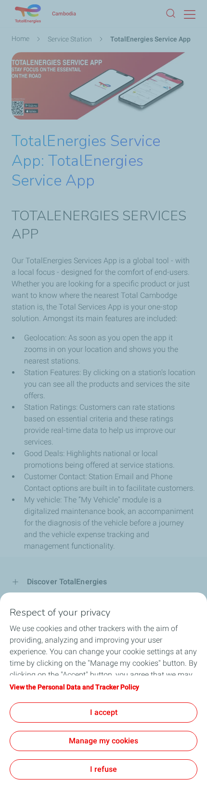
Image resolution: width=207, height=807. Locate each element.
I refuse (103, 769)
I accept (103, 712)
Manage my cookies (103, 740)
